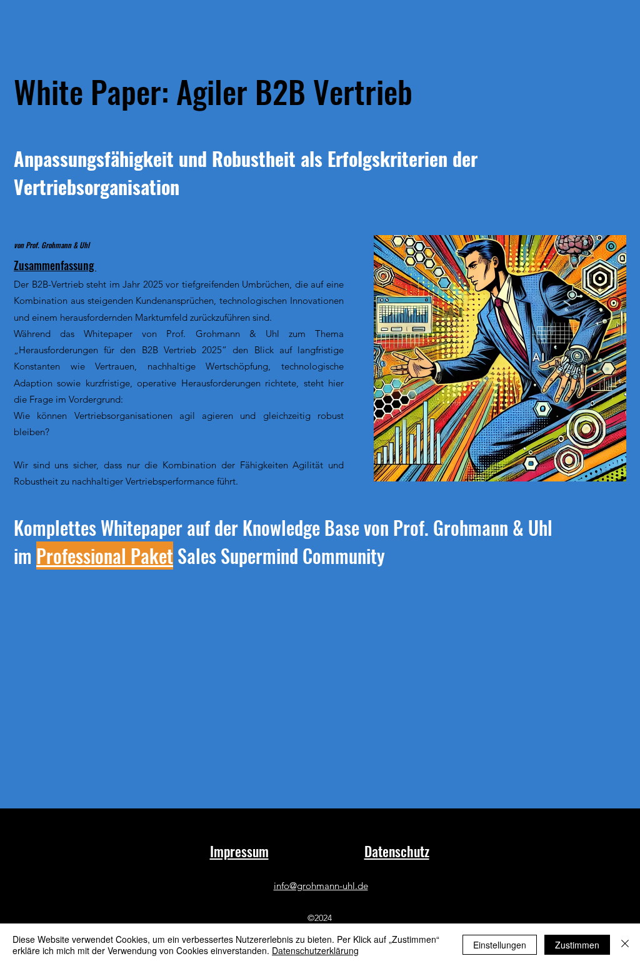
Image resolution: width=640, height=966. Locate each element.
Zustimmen (577, 944)
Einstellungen (499, 944)
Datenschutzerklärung (315, 950)
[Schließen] (625, 944)
